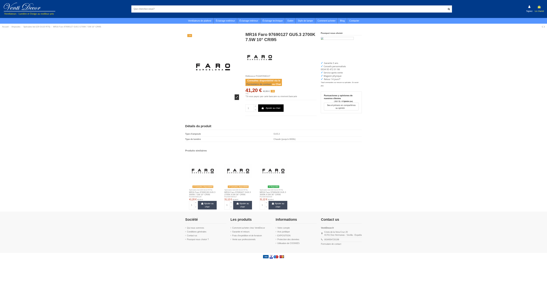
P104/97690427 (230, 197)
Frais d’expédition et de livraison (247, 235)
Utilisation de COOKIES (288, 243)
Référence (250, 76)
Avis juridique (283, 231)
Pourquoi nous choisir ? (198, 239)
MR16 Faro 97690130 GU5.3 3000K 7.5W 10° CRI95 (202, 193)
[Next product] (544, 27)
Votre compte (283, 228)
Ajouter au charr (273, 108)
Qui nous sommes (195, 228)
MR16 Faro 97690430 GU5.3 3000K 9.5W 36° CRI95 (273, 193)
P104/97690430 (266, 197)
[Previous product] (543, 27)
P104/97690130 (195, 197)
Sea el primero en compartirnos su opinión (341, 106)
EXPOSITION (283, 235)
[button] (326, 21)
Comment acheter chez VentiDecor (248, 228)
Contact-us (192, 235)
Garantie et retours (241, 231)
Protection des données (288, 239)
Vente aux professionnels (244, 239)
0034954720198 (331, 239)
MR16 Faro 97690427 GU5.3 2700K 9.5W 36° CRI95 (237, 193)
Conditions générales (196, 231)
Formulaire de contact (258, 84)
